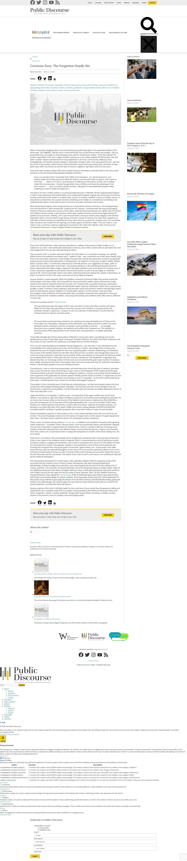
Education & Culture (118, 33)
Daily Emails (44, 828)
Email (36, 832)
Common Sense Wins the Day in (140, 144)
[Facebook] (32, 2)
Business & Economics (41, 38)
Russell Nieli (50, 72)
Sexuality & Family (81, 33)
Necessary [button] (4, 756)
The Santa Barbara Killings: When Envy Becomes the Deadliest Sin (58, 574)
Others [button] (2, 808)
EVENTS (119, 3)
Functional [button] (4, 782)
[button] (149, 25)
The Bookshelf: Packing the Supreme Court (138, 347)
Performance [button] (5, 789)
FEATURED (98, 3)
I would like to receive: (42, 826)
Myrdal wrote (60, 302)
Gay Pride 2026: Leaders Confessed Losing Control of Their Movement (141, 244)
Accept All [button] (15, 734)
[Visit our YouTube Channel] (4, 723)
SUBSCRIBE (135, 3)
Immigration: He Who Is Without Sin (47, 619)
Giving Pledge (65, 475)
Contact (11, 697)
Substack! (104, 649)
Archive (10, 712)
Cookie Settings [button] (5, 734)
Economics (36, 61)
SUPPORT (152, 3)
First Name (38, 839)
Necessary (6, 758)
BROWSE (126, 3)
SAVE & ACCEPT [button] (5, 815)
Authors (11, 710)
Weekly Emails (45, 830)
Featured (11, 708)
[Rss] (57, 2)
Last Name (38, 845)
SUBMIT (144, 3)
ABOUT (90, 3)
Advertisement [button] (5, 802)
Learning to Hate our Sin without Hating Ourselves (52, 596)
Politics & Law (99, 33)
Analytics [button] (3, 795)
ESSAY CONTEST (109, 3)
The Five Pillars (13, 695)
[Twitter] (38, 2)
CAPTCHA (37, 852)
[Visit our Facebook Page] (0, 723)
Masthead (11, 693)
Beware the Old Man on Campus (141, 194)
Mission (10, 691)
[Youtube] (51, 2)
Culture (34, 57)
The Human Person (61, 33)
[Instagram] (45, 2)
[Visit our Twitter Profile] (2, 723)
